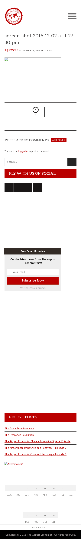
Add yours (58, 140)
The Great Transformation (19, 428)
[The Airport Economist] (40, 16)
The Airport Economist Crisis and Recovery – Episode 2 (35, 447)
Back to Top (38, 527)
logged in (23, 151)
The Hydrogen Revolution (19, 435)
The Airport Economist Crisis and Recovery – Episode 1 (35, 454)
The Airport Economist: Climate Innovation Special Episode (37, 441)
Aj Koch (11, 50)
